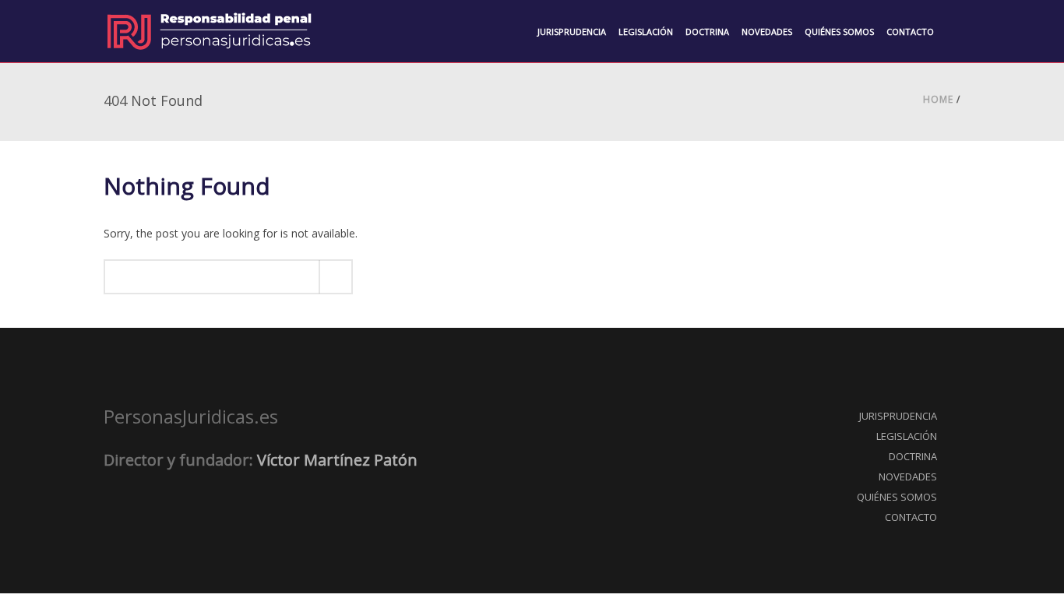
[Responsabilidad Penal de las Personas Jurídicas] (209, 31)
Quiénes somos (839, 31)
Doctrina (707, 31)
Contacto (910, 31)
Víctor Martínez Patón (337, 459)
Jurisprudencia (571, 31)
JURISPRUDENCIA (898, 416)
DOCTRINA (913, 456)
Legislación (645, 31)
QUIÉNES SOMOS (897, 497)
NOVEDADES (908, 477)
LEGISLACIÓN (906, 436)
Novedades (767, 31)
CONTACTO (911, 517)
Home (938, 99)
